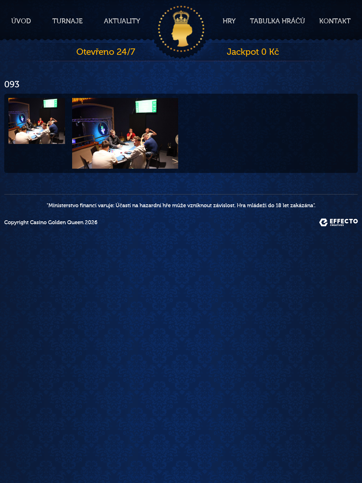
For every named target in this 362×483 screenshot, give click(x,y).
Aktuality (122, 21)
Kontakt (335, 21)
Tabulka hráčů (277, 21)
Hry (229, 21)
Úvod (21, 21)
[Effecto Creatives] (338, 222)
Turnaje (67, 21)
